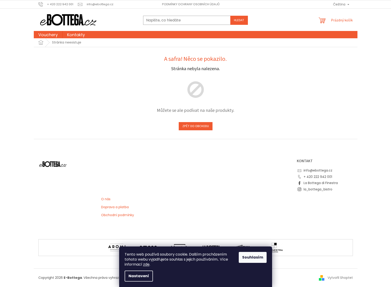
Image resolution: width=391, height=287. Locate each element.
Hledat (239, 20)
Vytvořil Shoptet (340, 277)
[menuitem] (48, 35)
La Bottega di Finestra (321, 183)
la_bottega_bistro (318, 189)
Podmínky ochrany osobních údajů (191, 4)
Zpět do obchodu (195, 126)
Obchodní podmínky (117, 215)
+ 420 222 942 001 (318, 176)
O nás (105, 199)
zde (146, 264)
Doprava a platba (115, 207)
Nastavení (139, 276)
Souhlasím (252, 257)
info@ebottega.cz (318, 170)
